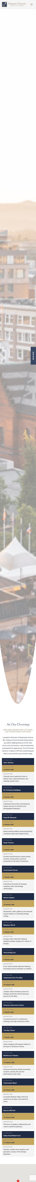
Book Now (33, 356)
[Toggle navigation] (31, 4)
